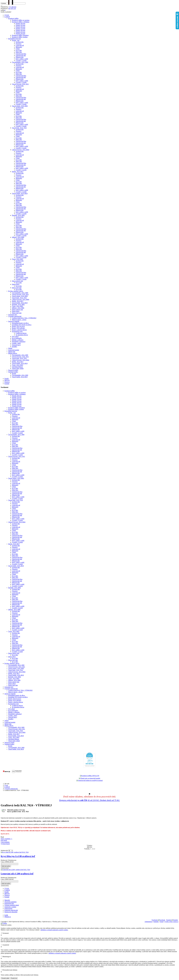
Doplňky (10, 719)
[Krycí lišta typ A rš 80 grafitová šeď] (15, 852)
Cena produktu (5, 842)
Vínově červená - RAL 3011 (16, 456)
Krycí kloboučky (13, 710)
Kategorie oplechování (11, 910)
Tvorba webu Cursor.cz (171, 921)
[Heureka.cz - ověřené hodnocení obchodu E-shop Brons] (89, 767)
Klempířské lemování (10, 411)
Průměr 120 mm (16, 397)
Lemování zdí (16, 418)
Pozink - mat (12, 412)
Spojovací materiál (9, 693)
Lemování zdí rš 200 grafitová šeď (17, 873)
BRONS (7, 380)
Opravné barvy (12, 717)
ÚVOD (6, 15)
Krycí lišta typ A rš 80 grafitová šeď (18, 856)
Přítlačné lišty (16, 429)
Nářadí (6, 720)
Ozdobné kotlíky (9, 744)
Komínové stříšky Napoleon (16, 407)
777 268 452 (12, 7)
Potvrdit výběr (5, 978)
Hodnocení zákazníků (10, 912)
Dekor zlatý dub (13, 660)
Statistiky (156, 921)
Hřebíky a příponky (14, 712)
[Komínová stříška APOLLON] (89, 775)
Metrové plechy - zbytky (15, 692)
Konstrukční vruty (13, 704)
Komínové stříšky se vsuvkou (17, 392)
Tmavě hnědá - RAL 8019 (16, 566)
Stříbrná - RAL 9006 (14, 609)
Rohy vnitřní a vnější (18, 431)
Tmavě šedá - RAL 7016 (15, 500)
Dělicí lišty (15, 424)
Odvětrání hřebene (13, 739)
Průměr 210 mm (16, 404)
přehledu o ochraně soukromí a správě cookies (54, 930)
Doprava (7, 382)
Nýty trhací (11, 709)
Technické (6, 933)
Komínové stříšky (9, 391)
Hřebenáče (15, 419)
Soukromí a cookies (10, 907)
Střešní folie (7, 724)
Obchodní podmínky (10, 902)
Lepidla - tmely (12, 715)
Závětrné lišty (16, 414)
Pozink (10, 746)
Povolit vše (14, 978)
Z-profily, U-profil (17, 433)
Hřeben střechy (8, 725)
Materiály (7, 900)
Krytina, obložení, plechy (11, 663)
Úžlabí (14, 421)
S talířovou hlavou (17, 705)
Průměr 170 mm (16, 401)
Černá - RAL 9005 (13, 631)
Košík (6, 915)
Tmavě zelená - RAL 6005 (16, 478)
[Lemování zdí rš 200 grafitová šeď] (15, 869)
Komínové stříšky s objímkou (17, 394)
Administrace (148, 921)
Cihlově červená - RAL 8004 (16, 522)
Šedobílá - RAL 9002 (14, 587)
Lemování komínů (9, 722)
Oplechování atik (17, 428)
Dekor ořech (12, 656)
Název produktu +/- (6, 838)
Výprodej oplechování (11, 688)
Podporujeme (8, 908)
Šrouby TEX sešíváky (14, 700)
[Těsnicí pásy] (89, 778)
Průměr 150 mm (16, 399)
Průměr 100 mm (16, 396)
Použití (6, 378)
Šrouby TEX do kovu (14, 699)
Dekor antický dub (13, 653)
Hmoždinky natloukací (15, 714)
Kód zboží (4, 840)
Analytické (6, 945)
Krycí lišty (15, 423)
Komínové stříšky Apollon (16, 409)
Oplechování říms (17, 426)
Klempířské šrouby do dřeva (16, 695)
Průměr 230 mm (16, 406)
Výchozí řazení (5, 844)
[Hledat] (1, 5)
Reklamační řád (9, 903)
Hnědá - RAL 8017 (14, 544)
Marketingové (7, 956)
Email (161, 921)
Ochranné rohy (8, 687)
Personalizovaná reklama (10, 970)
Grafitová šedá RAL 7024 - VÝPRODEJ (20, 690)
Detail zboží (4, 868)
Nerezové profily (9, 742)
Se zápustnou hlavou (18, 707)
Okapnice (15, 416)
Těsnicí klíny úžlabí (14, 741)
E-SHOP (7, 17)
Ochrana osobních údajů (11, 905)
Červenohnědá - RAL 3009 (16, 434)
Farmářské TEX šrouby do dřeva (18, 697)
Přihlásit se (7, 917)
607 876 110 (12, 8)
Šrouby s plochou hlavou (15, 702)
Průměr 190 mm (16, 402)
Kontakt (6, 383)
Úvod (6, 785)
